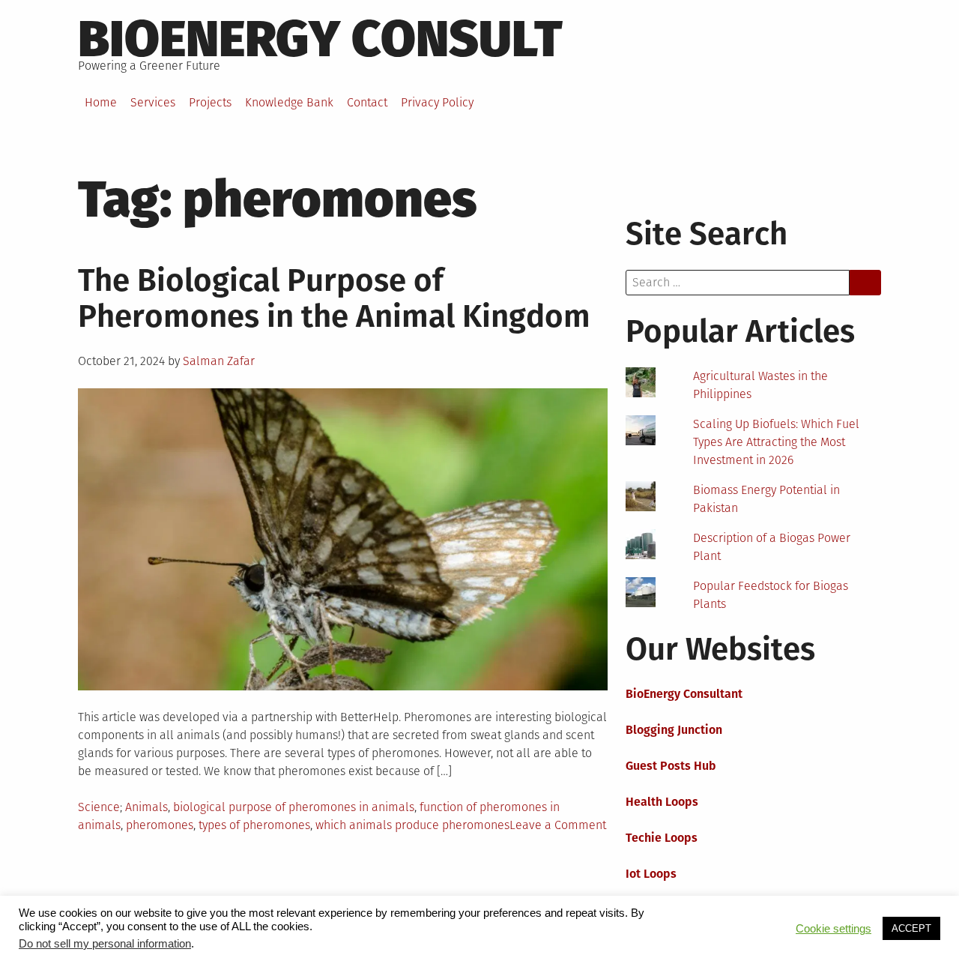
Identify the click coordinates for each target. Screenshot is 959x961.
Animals (146, 807)
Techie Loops (662, 838)
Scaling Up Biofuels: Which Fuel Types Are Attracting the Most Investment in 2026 (776, 442)
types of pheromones (254, 825)
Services (152, 102)
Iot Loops (651, 874)
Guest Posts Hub (671, 766)
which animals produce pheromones (412, 825)
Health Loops (662, 802)
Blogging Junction (674, 730)
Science (99, 807)
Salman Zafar (219, 361)
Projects (210, 102)
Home (101, 102)
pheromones (159, 825)
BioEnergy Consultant (684, 694)
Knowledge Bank (289, 102)
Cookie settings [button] (833, 929)
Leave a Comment (557, 825)
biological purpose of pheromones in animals (293, 807)
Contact (367, 102)
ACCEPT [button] (911, 928)
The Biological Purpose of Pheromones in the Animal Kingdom (334, 298)
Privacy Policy (437, 102)
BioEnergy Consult (320, 39)
